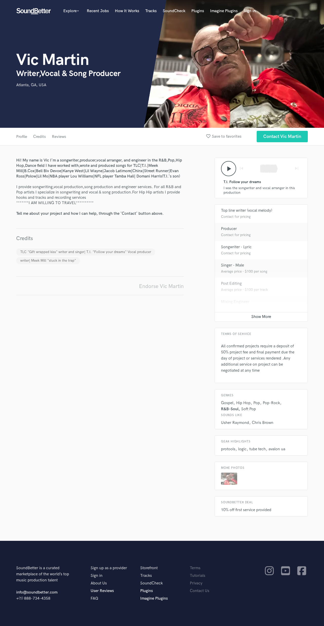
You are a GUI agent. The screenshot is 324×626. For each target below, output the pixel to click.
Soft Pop (248, 409)
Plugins (197, 11)
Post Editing (231, 283)
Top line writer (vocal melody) (246, 210)
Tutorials (197, 575)
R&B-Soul (229, 409)
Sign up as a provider (109, 568)
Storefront (149, 568)
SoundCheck (174, 11)
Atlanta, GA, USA (31, 85)
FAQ (94, 598)
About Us (99, 583)
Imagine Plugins (224, 11)
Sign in (250, 11)
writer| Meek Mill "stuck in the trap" (48, 260)
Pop (256, 403)
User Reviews (102, 590)
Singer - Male (232, 265)
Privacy (196, 583)
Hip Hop (243, 403)
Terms (195, 568)
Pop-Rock (271, 403)
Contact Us (199, 590)
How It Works (127, 11)
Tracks (151, 11)
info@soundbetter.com (36, 592)
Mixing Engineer (235, 301)
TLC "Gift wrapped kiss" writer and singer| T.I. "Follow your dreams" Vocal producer (85, 252)
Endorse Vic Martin (161, 286)
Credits (39, 136)
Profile (21, 136)
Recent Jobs (98, 11)
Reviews (59, 136)
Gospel (227, 403)
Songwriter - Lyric (236, 247)
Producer (229, 228)
